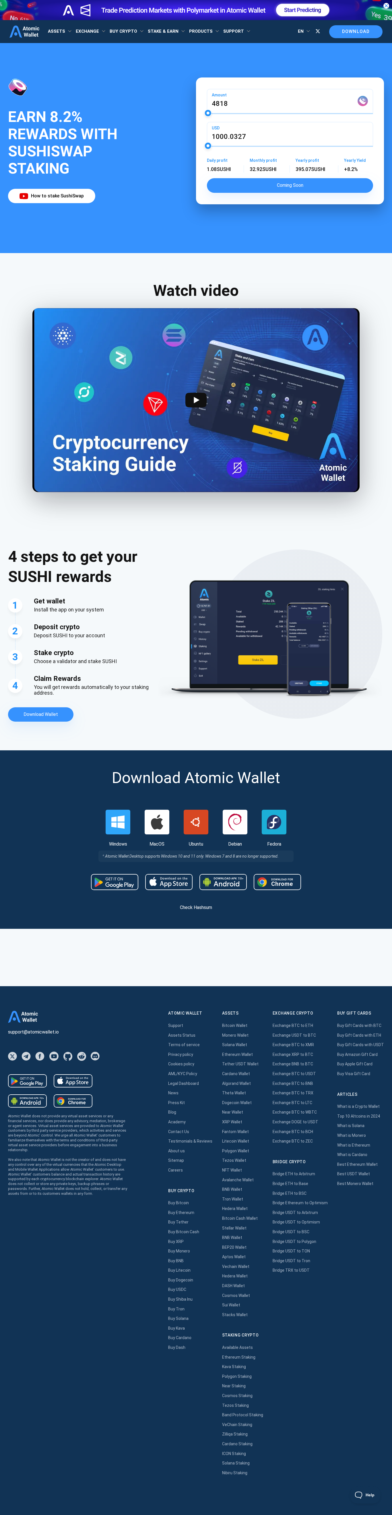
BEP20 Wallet (234, 1247)
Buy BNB (176, 1260)
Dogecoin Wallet (237, 1102)
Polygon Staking (237, 1376)
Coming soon (290, 185)
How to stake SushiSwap (57, 196)
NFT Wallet (232, 1170)
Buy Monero (179, 1251)
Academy (177, 1122)
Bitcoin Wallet (234, 1025)
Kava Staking (234, 1366)
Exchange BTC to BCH (293, 1131)
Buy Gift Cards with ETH (359, 1035)
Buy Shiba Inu (180, 1299)
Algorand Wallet (236, 1083)
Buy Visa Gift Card (353, 1073)
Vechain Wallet (235, 1266)
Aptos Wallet (234, 1256)
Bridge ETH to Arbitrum (294, 1174)
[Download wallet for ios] (169, 882)
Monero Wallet (235, 1035)
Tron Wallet (232, 1199)
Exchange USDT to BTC (294, 1035)
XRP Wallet (232, 1122)
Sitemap (176, 1160)
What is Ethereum (353, 1145)
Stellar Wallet (234, 1228)
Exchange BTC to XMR (293, 1044)
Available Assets (237, 1347)
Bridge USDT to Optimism (296, 1222)
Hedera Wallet (235, 1208)
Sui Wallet (231, 1305)
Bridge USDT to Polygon (294, 1241)
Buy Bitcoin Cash (183, 1232)
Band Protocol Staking (242, 1415)
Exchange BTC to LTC (292, 1102)
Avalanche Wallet (238, 1180)
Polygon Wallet (235, 1151)
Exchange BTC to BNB (293, 1083)
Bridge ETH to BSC (289, 1193)
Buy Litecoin (179, 1270)
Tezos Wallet (234, 1160)
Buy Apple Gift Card (354, 1064)
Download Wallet (41, 714)
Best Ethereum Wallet (357, 1164)
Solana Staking (236, 1463)
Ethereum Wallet (237, 1054)
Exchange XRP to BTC (293, 1054)
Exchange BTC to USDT (294, 1073)
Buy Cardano (179, 1337)
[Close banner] (386, 6)
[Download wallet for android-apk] (223, 882)
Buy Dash (176, 1347)
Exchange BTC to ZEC (293, 1141)
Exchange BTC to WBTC (295, 1112)
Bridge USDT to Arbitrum (295, 1212)
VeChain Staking (237, 1424)
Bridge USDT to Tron (291, 1260)
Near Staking (234, 1386)
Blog (172, 1112)
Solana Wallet (234, 1044)
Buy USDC (177, 1289)
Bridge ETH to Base (290, 1183)
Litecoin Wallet (235, 1141)
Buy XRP (176, 1241)
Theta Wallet (234, 1093)
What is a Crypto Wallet (358, 1106)
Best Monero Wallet (355, 1183)
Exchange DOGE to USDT (295, 1122)
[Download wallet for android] (114, 882)
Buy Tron (176, 1309)
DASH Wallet (233, 1285)
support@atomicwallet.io (33, 1032)
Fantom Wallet (235, 1131)
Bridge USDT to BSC (291, 1232)
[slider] (208, 113)
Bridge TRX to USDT (291, 1270)
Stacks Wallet (235, 1314)
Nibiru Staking (234, 1473)
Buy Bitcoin (178, 1203)
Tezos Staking (235, 1405)
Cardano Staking (237, 1444)
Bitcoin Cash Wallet (240, 1218)
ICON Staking (234, 1453)
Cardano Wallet (236, 1073)
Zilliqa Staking (235, 1434)
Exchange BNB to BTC (293, 1064)
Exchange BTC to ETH (293, 1025)
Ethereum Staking (238, 1357)
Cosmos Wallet (236, 1295)
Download (356, 31)
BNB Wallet (232, 1189)
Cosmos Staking (237, 1395)
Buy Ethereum (181, 1212)
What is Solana (350, 1125)
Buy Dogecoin (180, 1280)
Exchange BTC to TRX (293, 1093)
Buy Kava (176, 1328)
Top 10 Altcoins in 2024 (358, 1116)
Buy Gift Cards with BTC (359, 1025)
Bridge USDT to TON (291, 1251)
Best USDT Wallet (353, 1174)
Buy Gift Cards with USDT (360, 1044)
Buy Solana (178, 1318)
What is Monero (351, 1135)
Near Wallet (232, 1112)
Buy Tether (178, 1222)
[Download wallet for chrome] (277, 882)
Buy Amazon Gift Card (357, 1054)
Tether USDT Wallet (240, 1064)
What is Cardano (352, 1154)
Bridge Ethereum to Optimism (300, 1203)
